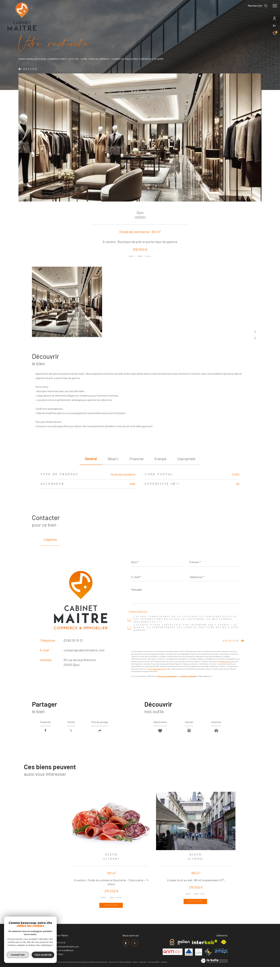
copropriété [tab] (186, 459)
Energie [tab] (160, 459)
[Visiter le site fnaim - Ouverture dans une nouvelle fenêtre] (224, 942)
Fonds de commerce (99, 59)
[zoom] (67, 335)
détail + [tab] (113, 459)
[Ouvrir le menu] (275, 5)
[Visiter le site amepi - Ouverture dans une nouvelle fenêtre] (221, 951)
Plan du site (113, 962)
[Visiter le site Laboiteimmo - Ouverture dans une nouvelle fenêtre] (214, 961)
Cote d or (74, 59)
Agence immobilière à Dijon (32, 59)
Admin (135, 962)
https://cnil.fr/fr (226, 661)
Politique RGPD (153, 962)
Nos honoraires (101, 962)
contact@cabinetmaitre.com (84, 650)
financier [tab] (136, 459)
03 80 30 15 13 (73, 640)
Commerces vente (57, 59)
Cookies (164, 962)
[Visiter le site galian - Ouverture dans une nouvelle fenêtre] (184, 942)
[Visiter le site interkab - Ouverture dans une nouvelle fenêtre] (204, 942)
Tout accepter (43, 954)
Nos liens (143, 962)
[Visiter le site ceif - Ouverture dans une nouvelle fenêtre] (208, 952)
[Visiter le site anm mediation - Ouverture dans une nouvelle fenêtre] (172, 952)
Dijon (84, 59)
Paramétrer (18, 954)
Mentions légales (125, 962)
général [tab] (91, 459)
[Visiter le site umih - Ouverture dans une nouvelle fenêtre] (189, 952)
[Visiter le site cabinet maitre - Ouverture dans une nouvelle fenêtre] (172, 942)
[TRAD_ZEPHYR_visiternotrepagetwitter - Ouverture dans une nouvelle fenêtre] (134, 943)
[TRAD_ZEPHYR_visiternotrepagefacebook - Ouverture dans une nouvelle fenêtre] (125, 943)
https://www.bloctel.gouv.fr (157, 669)
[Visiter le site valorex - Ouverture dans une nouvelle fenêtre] (198, 952)
